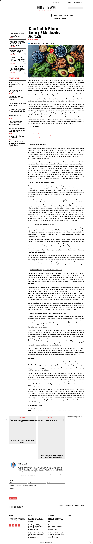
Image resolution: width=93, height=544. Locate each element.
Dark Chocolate (53, 410)
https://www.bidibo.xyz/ (22, 465)
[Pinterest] (78, 43)
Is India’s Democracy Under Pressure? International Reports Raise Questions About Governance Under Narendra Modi (18, 60)
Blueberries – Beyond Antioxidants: (38, 131)
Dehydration (11, 146)
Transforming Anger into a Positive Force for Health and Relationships (17, 110)
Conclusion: (34, 141)
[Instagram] (13, 525)
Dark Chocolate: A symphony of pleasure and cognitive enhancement (46, 137)
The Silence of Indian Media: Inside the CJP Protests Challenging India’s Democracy (17, 51)
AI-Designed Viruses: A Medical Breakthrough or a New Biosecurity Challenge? (17, 35)
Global (10, 87)
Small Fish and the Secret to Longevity (15, 116)
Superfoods (41, 39)
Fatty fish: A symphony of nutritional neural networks (43, 133)
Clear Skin (11, 139)
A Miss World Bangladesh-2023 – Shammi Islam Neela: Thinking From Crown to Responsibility (51, 456)
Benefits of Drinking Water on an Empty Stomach (16, 136)
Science (11, 37)
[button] (82, 15)
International (12, 46)
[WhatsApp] (80, 43)
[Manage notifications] (90, 541)
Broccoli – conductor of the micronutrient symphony (42, 135)
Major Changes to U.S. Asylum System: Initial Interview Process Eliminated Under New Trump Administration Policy (17, 43)
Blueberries (40, 410)
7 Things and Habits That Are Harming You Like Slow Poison (16, 91)
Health (10, 93)
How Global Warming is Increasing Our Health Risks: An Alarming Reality (17, 84)
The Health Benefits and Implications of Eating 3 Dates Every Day (16, 97)
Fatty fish (60, 410)
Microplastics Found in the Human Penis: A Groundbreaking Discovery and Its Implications (17, 130)
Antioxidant (34, 410)
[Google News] (19, 525)
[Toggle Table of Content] (30, 129)
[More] (83, 43)
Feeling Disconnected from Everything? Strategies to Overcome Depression (15, 122)
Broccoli (46, 410)
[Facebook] (73, 43)
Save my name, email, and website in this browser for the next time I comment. (23, 485)
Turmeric (76, 410)
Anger (10, 112)
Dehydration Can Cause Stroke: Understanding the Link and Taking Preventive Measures (17, 143)
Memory (36, 39)
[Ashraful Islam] (29, 43)
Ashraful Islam (37, 43)
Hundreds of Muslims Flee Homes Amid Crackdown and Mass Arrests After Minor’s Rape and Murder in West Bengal (18, 69)
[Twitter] (75, 43)
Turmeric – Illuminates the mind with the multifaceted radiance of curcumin (47, 139)
